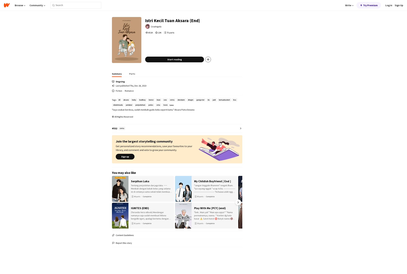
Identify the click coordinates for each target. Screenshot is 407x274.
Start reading (174, 59)
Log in (388, 5)
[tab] (117, 75)
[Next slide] (238, 202)
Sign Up (399, 5)
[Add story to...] (208, 59)
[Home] (7, 5)
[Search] (53, 5)
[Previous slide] (116, 202)
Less (172, 105)
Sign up (125, 156)
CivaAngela (156, 26)
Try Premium (370, 5)
